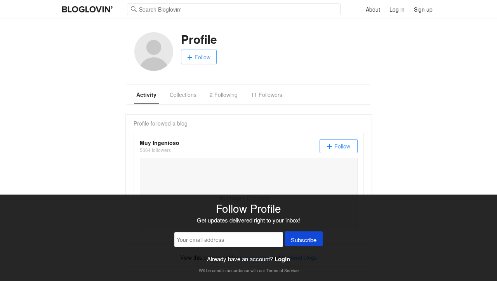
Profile (141, 123)
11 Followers (266, 94)
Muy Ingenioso (159, 143)
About (373, 9)
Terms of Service (282, 270)
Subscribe (303, 240)
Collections (183, 94)
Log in (397, 9)
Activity (146, 94)
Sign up (423, 9)
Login (282, 259)
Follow (202, 57)
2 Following (224, 94)
